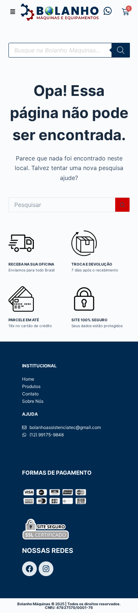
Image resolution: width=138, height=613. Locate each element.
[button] (12, 12)
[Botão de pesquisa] (122, 204)
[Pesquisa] (121, 50)
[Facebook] (29, 568)
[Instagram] (46, 568)
